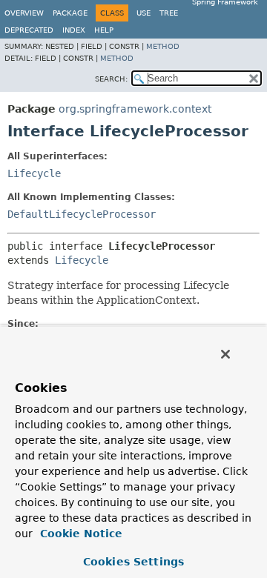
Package (70, 13)
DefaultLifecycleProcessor (81, 214)
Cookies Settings (133, 562)
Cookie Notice (79, 533)
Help (103, 30)
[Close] (225, 354)
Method (162, 46)
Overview (24, 13)
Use (143, 13)
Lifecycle (34, 173)
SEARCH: (111, 79)
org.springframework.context (135, 109)
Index (73, 30)
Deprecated (28, 30)
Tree (168, 13)
